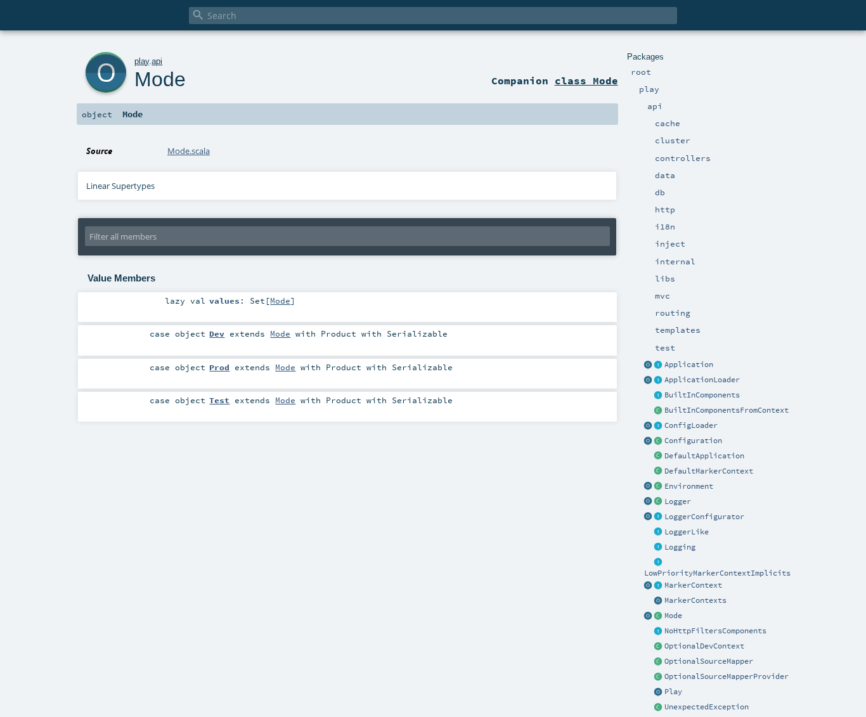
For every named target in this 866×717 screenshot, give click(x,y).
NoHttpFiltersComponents (715, 630)
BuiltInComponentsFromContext (726, 410)
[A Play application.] (659, 365)
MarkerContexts (695, 600)
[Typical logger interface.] (659, 532)
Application (688, 364)
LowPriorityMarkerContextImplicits (717, 573)
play (141, 61)
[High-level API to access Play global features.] (659, 692)
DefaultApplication (704, 455)
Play (673, 691)
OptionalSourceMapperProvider (726, 676)
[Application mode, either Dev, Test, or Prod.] (659, 616)
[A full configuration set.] (659, 441)
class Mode (586, 80)
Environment (688, 486)
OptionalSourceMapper (708, 661)
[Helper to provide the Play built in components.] (659, 396)
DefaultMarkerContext (708, 471)
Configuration (693, 440)
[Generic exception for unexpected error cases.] (659, 707)
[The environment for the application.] (659, 487)
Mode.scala (188, 151)
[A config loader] (659, 426)
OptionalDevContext (704, 646)
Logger (677, 501)
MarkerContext (693, 585)
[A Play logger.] (659, 502)
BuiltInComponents (702, 395)
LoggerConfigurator (704, 516)
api (157, 61)
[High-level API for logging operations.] (648, 502)
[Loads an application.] (659, 380)
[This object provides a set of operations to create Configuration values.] (648, 441)
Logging (679, 547)
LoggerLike (686, 531)
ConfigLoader (691, 425)
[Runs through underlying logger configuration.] (659, 517)
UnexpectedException (706, 706)
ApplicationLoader (702, 379)
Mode (673, 615)
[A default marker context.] (659, 472)
